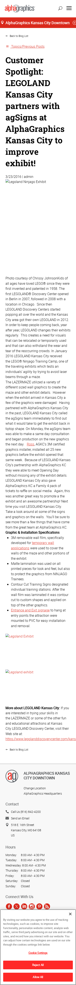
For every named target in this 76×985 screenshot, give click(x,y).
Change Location (35, 788)
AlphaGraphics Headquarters (43, 793)
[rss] (46, 906)
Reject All (38, 965)
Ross (30, 444)
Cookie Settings (38, 953)
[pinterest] (39, 906)
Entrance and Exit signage (30, 610)
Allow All (38, 977)
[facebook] (8, 906)
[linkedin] (24, 906)
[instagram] (31, 906)
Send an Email (20, 818)
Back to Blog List (18, 36)
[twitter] (16, 906)
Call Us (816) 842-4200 (26, 812)
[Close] (70, 914)
